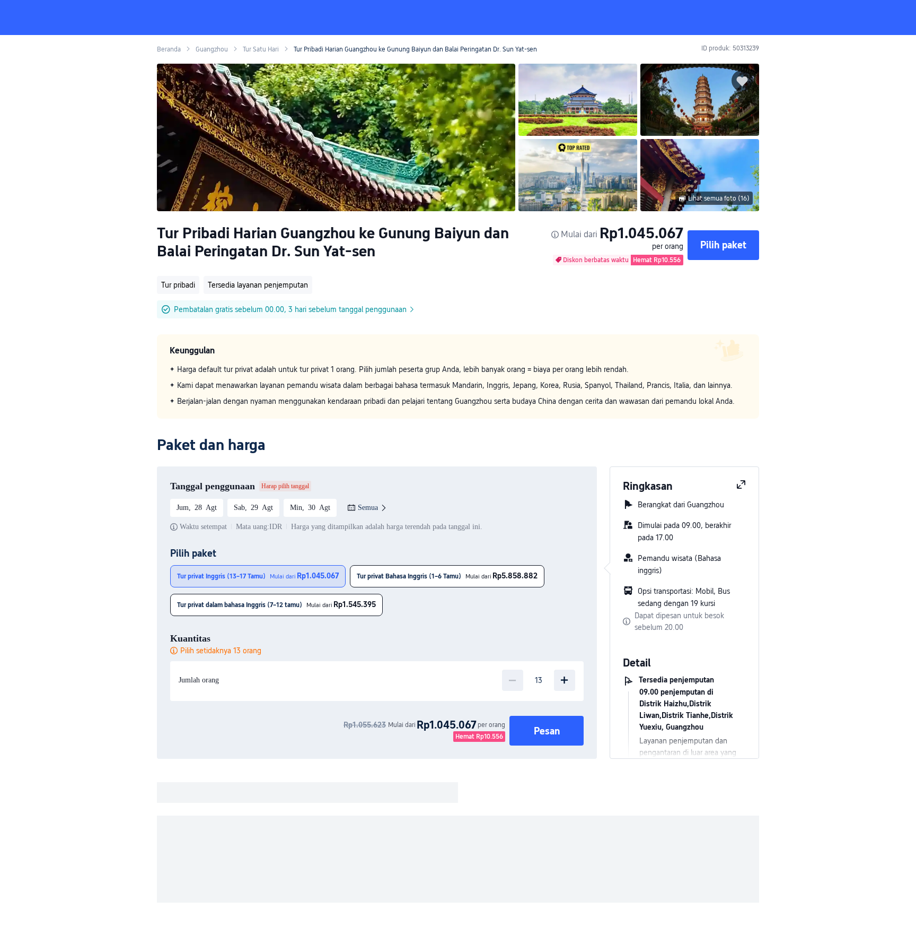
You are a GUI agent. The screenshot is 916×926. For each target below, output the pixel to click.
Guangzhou (212, 49)
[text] (458, 385)
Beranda (169, 49)
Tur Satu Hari (261, 49)
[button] (822, 17)
